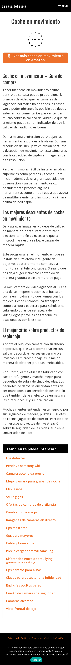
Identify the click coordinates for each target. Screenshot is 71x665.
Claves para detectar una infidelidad (33, 577)
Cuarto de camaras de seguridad (30, 593)
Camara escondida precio (25, 473)
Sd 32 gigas (14, 497)
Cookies (48, 638)
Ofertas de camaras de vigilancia (31, 504)
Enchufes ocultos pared (24, 585)
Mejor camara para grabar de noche (33, 481)
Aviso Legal (13, 638)
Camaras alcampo (19, 601)
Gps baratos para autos (24, 570)
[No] (66, 654)
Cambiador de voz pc (22, 512)
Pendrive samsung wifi (23, 466)
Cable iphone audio (20, 543)
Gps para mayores (19, 535)
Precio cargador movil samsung (29, 551)
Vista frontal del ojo (21, 609)
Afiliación (58, 638)
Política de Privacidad (31, 638)
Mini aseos (14, 489)
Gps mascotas (16, 528)
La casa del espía (14, 6)
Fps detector (15, 458)
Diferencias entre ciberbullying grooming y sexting (29, 560)
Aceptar (36, 659)
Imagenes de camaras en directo (31, 520)
